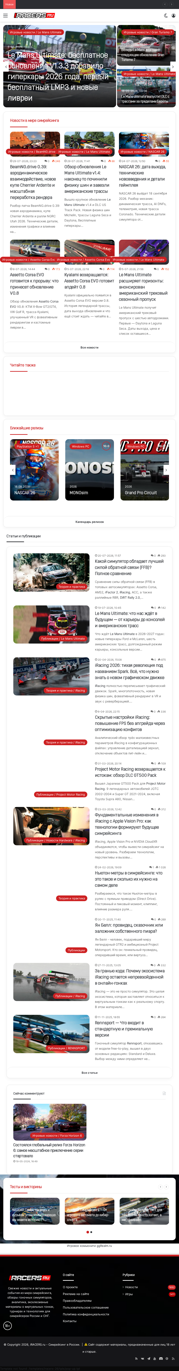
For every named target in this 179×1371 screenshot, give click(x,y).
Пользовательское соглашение (86, 1307)
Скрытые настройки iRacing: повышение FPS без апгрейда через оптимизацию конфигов (130, 723)
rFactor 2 (111, 592)
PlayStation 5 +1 (28, 446)
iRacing (125, 592)
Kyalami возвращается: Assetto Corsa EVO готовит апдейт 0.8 (89, 281)
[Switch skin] (166, 17)
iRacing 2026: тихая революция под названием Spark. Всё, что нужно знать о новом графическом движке (129, 671)
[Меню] (5, 17)
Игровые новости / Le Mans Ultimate (36, 32)
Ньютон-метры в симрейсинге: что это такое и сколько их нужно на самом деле (128, 879)
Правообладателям (77, 1300)
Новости (131, 1287)
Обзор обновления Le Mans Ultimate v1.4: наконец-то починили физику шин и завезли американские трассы (86, 179)
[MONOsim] (89, 470)
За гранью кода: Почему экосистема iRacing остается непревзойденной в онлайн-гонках (130, 977)
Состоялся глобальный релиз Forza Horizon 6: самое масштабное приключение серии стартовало (49, 1150)
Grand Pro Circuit (141, 493)
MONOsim (79, 493)
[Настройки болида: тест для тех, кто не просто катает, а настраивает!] (144, 1211)
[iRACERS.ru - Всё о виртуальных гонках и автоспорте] (34, 15)
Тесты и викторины (26, 1187)
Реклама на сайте (76, 1294)
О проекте (70, 1287)
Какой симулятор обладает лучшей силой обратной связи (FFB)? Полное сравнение (77, 4)
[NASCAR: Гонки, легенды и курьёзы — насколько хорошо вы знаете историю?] (35, 1211)
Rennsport (134, 1043)
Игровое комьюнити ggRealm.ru (89, 1245)
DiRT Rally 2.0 (130, 597)
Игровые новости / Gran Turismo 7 (148, 32)
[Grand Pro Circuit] (144, 470)
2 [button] (91, 1232)
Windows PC (80, 446)
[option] (89, 66)
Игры (129, 1294)
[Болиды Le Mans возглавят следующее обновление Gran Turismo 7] (146, 45)
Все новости (89, 347)
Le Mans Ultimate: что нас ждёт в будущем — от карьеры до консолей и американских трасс (130, 620)
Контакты (69, 1321)
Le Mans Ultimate (122, 634)
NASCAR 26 (24, 493)
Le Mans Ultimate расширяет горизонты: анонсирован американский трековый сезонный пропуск (143, 287)
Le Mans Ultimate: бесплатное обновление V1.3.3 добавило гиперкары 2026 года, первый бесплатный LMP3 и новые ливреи (58, 77)
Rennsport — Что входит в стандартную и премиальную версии (124, 1029)
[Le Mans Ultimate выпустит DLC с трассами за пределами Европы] (146, 87)
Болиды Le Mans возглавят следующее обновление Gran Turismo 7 (142, 55)
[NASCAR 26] (34, 470)
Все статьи (90, 1072)
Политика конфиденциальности (86, 1314)
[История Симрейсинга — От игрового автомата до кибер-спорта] (89, 1211)
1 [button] (87, 1232)
